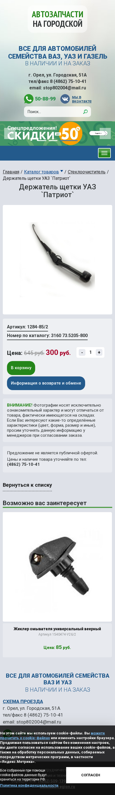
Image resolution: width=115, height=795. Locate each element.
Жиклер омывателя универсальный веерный (57, 629)
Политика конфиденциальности (29, 785)
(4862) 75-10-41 (23, 464)
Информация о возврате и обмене (46, 383)
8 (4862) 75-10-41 (68, 81)
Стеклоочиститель (87, 172)
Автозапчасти (57, 18)
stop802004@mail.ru (64, 87)
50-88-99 (45, 99)
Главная (11, 172)
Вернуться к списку (27, 485)
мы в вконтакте (81, 99)
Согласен (90, 775)
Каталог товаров (41, 172)
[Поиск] (85, 111)
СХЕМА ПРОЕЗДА (23, 701)
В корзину (21, 367)
